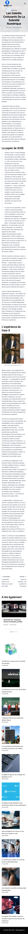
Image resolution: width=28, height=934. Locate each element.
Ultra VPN (11, 930)
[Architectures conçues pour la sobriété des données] (14, 650)
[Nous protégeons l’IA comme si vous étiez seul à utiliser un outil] (14, 820)
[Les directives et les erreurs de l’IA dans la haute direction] (14, 678)
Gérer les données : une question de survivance (22, 581)
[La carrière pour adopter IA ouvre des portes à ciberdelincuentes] (14, 848)
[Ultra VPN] (7, 3)
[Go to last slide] (4, 615)
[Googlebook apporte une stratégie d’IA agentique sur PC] (14, 763)
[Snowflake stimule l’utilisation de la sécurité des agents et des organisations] (14, 791)
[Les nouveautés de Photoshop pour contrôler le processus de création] (14, 735)
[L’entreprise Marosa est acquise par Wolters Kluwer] (14, 706)
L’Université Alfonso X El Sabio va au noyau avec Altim (7, 581)
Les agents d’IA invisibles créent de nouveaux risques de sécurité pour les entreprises (13, 919)
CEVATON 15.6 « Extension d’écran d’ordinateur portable (12, 621)
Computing (14, 10)
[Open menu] (24, 3)
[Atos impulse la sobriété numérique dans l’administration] (14, 877)
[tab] (12, 631)
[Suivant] (24, 615)
